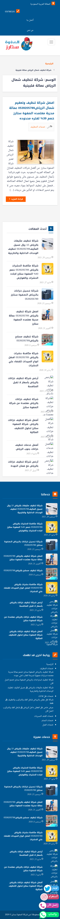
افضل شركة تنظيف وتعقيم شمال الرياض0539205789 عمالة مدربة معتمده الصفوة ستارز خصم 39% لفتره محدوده (31, 110)
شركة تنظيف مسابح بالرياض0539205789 (26, 338)
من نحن (30, 30)
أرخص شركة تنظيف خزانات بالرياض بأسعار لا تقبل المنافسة (23, 382)
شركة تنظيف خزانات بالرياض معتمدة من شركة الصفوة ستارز (23, 403)
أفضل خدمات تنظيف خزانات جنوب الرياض (26, 447)
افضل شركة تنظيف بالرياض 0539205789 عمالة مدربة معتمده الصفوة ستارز (23, 317)
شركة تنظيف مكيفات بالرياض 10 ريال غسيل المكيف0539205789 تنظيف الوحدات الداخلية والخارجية (23, 247)
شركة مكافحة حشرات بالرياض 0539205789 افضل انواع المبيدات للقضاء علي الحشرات (23, 359)
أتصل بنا (30, 20)
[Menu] (51, 42)
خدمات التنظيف (38, 127)
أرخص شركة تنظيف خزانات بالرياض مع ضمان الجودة (23, 464)
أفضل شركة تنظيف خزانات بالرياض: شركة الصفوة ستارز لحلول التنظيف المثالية (23, 426)
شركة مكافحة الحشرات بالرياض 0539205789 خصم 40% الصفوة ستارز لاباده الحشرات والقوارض (24, 271)
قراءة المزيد (16, 199)
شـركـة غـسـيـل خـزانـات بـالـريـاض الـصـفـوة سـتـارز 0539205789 (24, 295)
